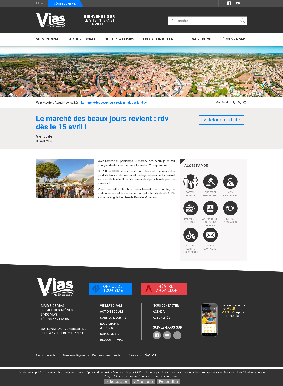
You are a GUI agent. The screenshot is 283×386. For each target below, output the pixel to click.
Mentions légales (74, 355)
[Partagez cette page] (239, 102)
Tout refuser (144, 381)
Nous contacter (166, 305)
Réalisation (136, 355)
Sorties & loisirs (113, 317)
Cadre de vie (109, 334)
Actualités (161, 317)
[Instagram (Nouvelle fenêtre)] (245, 3)
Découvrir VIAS (111, 340)
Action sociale (111, 311)
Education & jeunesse (109, 326)
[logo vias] (55, 287)
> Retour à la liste (222, 119)
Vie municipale (111, 305)
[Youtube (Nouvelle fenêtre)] (238, 3)
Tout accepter (118, 381)
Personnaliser (168, 381)
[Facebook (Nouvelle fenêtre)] (229, 3)
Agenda (159, 311)
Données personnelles (107, 355)
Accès (196, 166)
